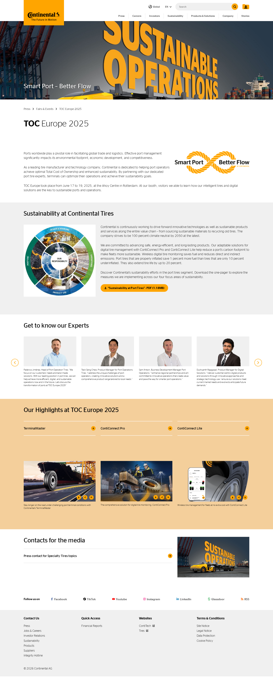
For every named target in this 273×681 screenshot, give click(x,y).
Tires (142, 630)
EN (167, 6)
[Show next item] (258, 362)
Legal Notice (204, 630)
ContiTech (145, 625)
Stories (245, 15)
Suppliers (29, 650)
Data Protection (206, 635)
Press (121, 15)
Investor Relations (34, 635)
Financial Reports (91, 625)
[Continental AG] (44, 12)
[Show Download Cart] (245, 6)
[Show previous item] (15, 362)
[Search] (235, 6)
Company (228, 15)
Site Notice (203, 625)
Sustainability (175, 15)
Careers (136, 15)
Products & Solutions (203, 15)
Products (29, 645)
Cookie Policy (205, 640)
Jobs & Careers (32, 630)
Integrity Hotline (33, 655)
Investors (154, 15)
